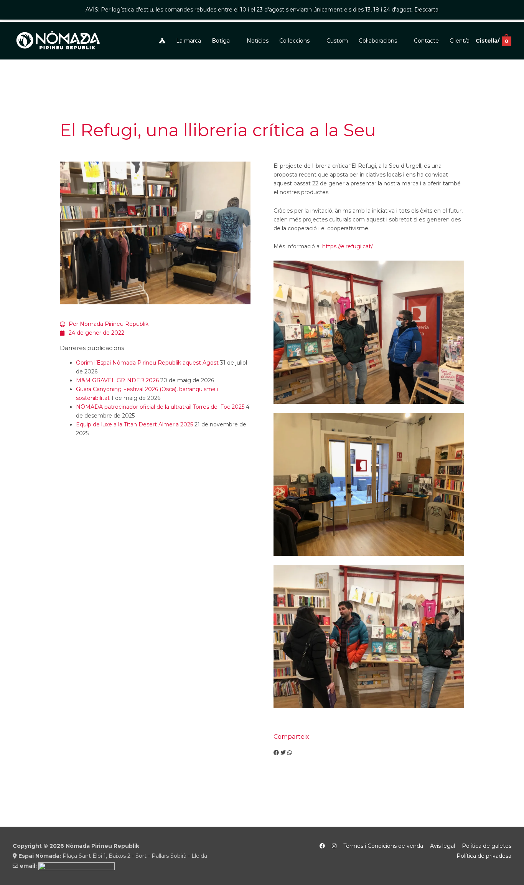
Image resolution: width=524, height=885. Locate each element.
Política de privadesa (483, 855)
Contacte (426, 40)
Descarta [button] (426, 9)
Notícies (258, 40)
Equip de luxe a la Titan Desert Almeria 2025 (134, 424)
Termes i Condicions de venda (383, 845)
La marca (188, 40)
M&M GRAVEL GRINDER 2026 (117, 380)
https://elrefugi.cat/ (347, 246)
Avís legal (442, 845)
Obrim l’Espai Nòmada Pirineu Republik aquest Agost (147, 362)
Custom (337, 40)
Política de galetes (486, 845)
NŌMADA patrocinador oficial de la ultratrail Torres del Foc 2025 (160, 406)
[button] (276, 752)
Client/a (460, 40)
